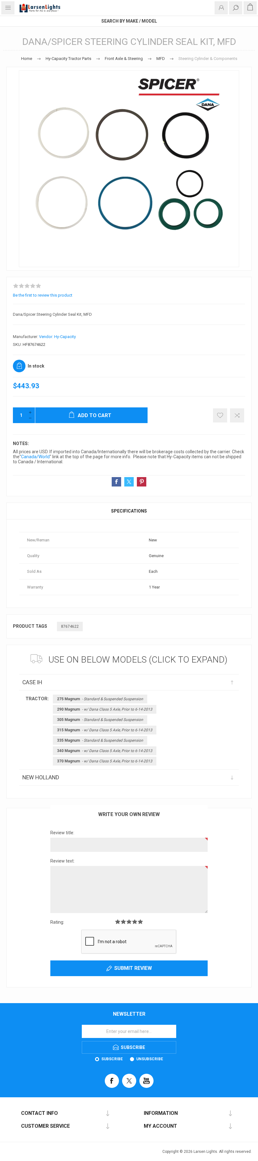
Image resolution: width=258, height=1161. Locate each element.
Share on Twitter (129, 481)
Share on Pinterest (141, 481)
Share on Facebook (116, 481)
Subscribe (112, 1059)
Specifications (129, 510)
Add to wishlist (220, 415)
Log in (221, 7)
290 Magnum (104, 709)
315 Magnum (104, 730)
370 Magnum (104, 761)
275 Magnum (100, 699)
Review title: (62, 832)
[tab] (129, 511)
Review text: (62, 860)
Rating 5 (140, 921)
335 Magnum (100, 740)
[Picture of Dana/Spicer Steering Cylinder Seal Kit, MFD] (129, 168)
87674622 (70, 626)
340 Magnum (104, 751)
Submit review (133, 968)
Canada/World (35, 456)
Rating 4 (134, 921)
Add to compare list (237, 415)
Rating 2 (123, 921)
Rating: (57, 922)
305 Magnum (100, 720)
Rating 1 (118, 921)
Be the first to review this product (42, 295)
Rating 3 (129, 921)
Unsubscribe (149, 1059)
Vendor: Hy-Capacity (57, 336)
